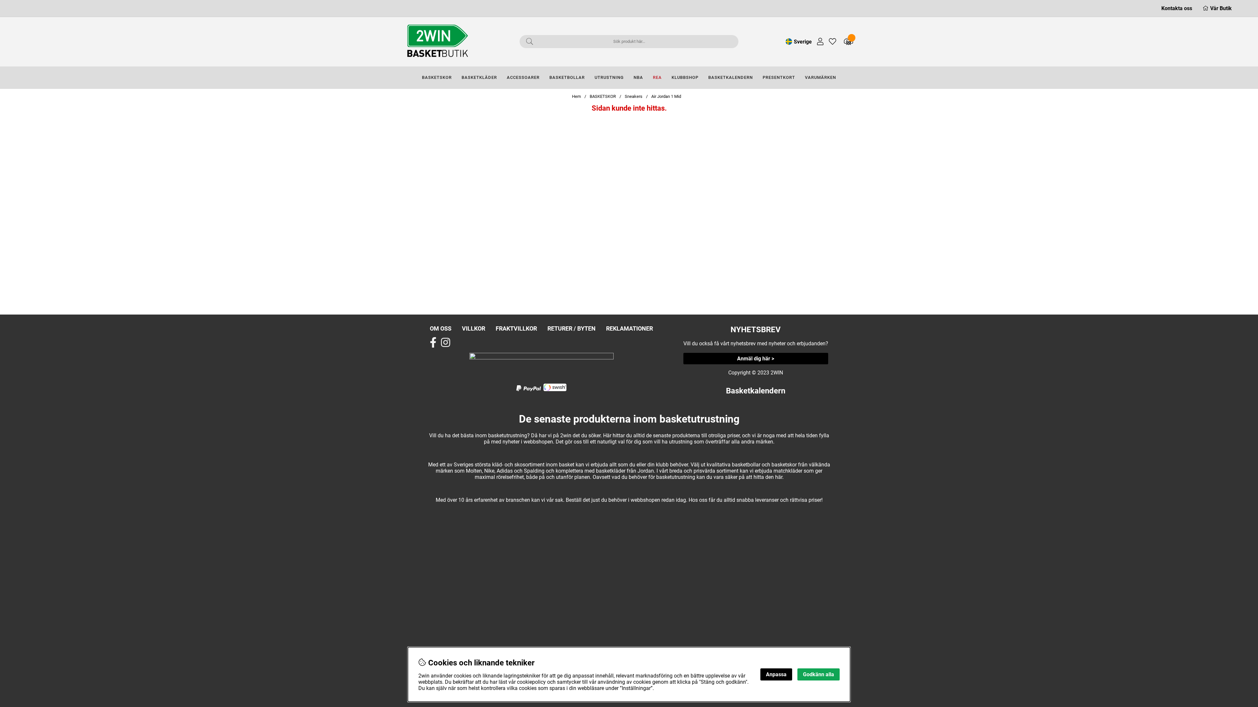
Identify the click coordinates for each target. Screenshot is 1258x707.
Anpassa (776, 674)
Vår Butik (1221, 8)
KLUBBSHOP (685, 77)
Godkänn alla (818, 674)
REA (657, 77)
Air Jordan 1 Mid (666, 96)
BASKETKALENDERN (730, 77)
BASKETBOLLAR (567, 77)
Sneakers (633, 96)
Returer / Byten (571, 328)
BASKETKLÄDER (479, 77)
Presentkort (779, 77)
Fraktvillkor (516, 328)
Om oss (440, 328)
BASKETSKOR (437, 77)
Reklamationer (629, 328)
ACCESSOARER (523, 77)
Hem (576, 96)
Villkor (473, 328)
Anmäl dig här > (755, 358)
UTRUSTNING (609, 77)
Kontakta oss (1176, 8)
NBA (638, 77)
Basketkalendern (755, 390)
